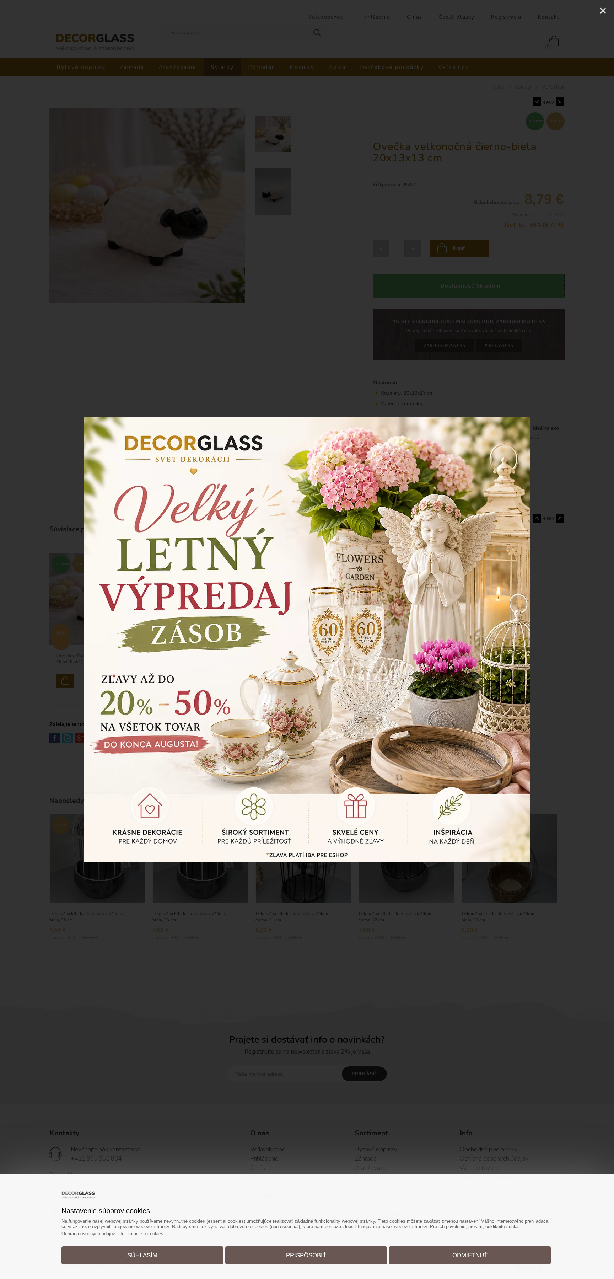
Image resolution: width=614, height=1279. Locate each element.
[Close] (603, 10)
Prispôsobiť (306, 1255)
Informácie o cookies (141, 1233)
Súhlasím (142, 1255)
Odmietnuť (470, 1255)
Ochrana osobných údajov (88, 1233)
